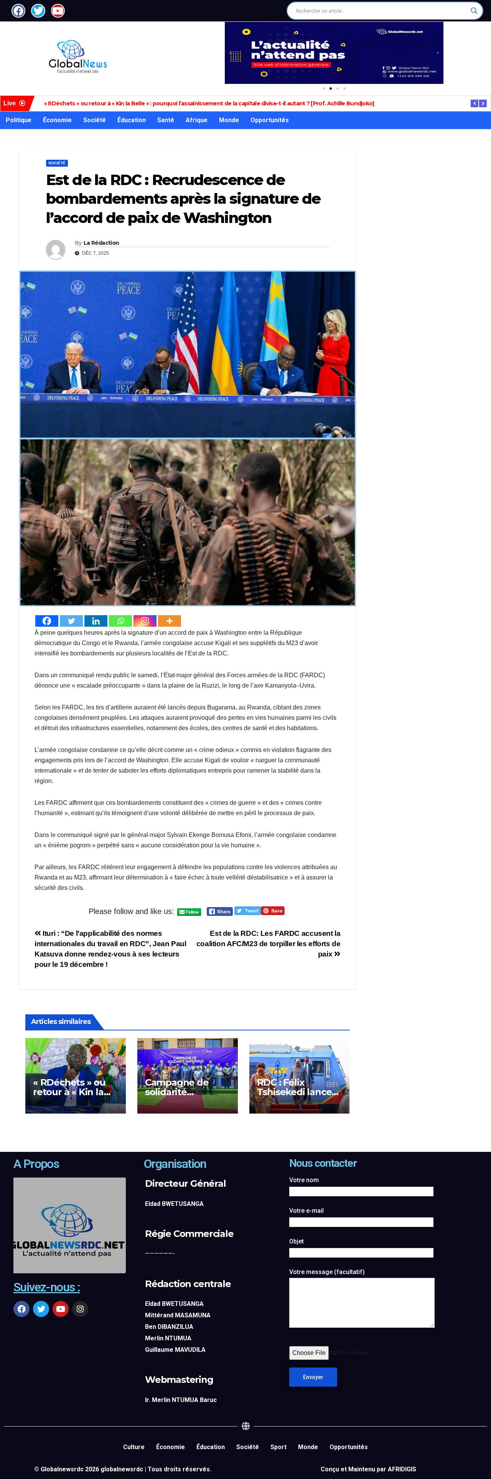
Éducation (131, 120)
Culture (134, 1447)
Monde (229, 120)
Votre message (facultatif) (327, 1272)
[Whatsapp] (120, 621)
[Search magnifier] (474, 10)
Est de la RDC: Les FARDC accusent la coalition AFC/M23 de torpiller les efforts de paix (268, 943)
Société (94, 120)
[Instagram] (145, 621)
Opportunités (269, 120)
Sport (278, 1447)
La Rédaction (101, 242)
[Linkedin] (95, 621)
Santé (165, 120)
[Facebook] (46, 621)
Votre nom (304, 1180)
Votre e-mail (306, 1210)
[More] (169, 621)
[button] (230, 52)
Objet (296, 1241)
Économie (57, 120)
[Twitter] (71, 621)
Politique (18, 120)
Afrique (197, 120)
